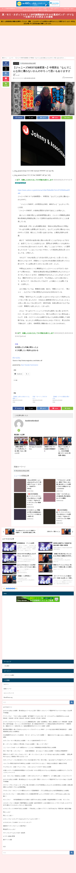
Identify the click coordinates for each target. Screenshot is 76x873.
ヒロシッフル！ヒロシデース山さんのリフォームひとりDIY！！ (21, 819)
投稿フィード (7, 688)
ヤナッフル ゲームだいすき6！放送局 (14, 832)
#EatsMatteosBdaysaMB (28, 63)
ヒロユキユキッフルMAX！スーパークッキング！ (17, 822)
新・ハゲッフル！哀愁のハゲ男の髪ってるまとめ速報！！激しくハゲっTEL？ (25, 744)
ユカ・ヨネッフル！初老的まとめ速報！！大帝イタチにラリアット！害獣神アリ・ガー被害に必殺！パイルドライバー (37, 776)
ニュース (16, 63)
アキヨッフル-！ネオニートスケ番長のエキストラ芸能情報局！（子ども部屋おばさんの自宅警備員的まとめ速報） (36, 790)
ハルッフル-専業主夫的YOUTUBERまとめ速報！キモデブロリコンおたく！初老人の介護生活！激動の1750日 (35, 763)
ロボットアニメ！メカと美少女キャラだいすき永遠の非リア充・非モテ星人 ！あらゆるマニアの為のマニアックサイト (37, 760)
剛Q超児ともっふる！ (9, 829)
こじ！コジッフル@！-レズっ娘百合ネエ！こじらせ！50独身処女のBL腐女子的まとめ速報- (29, 747)
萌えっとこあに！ (8, 815)
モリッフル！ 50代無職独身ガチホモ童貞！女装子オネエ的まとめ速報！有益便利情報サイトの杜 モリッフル (36, 799)
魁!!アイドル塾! (7, 839)
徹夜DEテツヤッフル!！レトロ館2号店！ (15, 826)
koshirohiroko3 (69, 77)
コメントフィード (9, 693)
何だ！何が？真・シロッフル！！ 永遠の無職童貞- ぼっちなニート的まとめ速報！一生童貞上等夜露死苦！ (35, 751)
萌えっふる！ (7, 812)
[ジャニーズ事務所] (43, 144)
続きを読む (16, 357)
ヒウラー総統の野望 (9, 836)
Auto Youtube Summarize (29, 365)
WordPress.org (8, 697)
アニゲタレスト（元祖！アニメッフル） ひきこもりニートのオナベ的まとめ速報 (27, 766)
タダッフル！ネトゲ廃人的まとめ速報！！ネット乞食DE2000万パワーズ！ (25, 740)
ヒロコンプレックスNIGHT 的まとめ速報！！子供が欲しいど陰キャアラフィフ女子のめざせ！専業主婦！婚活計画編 (37, 808)
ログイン (6, 684)
